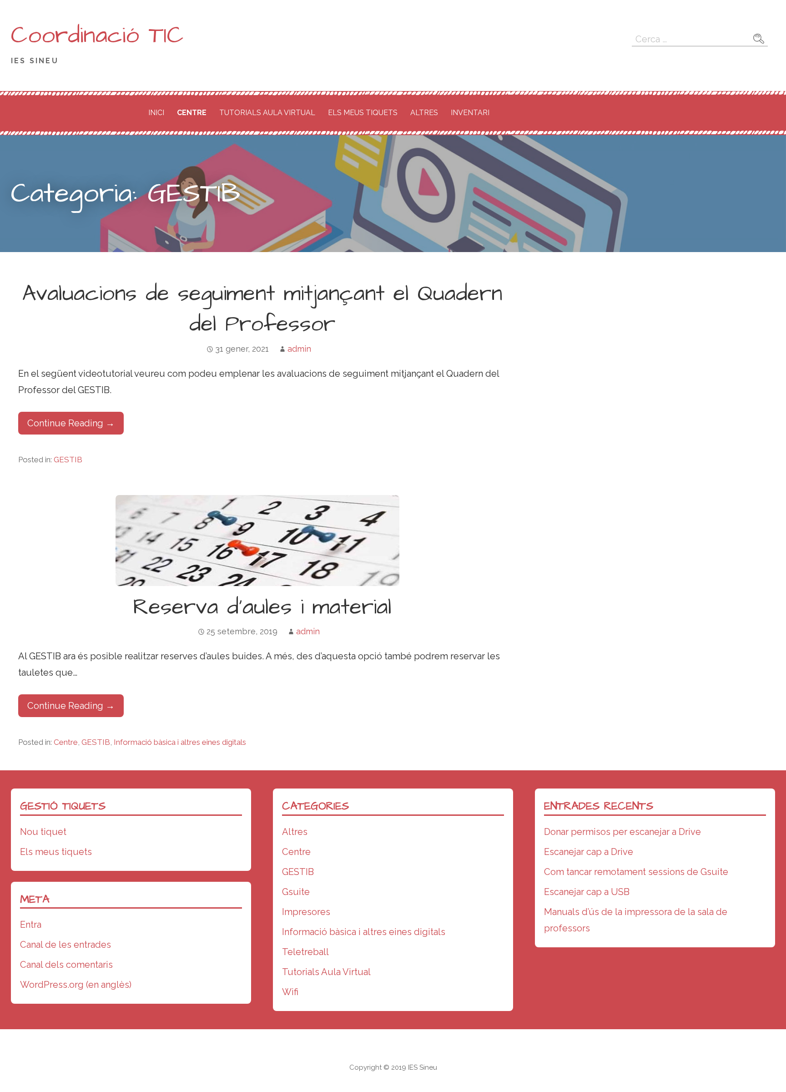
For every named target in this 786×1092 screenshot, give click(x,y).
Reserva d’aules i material (262, 607)
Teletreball (305, 951)
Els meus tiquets (363, 112)
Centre (192, 112)
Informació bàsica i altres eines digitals (180, 742)
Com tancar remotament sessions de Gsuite (636, 871)
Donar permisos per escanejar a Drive (622, 831)
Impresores (306, 911)
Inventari (470, 112)
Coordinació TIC (97, 35)
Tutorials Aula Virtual (267, 112)
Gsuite (296, 891)
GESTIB (68, 459)
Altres (424, 112)
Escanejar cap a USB (587, 891)
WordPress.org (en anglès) (75, 984)
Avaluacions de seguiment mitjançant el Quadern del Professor (262, 309)
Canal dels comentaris (66, 964)
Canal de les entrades (65, 944)
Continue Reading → (71, 423)
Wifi (290, 991)
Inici (156, 112)
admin (299, 349)
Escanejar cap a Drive (588, 851)
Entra (30, 924)
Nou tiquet (43, 831)
